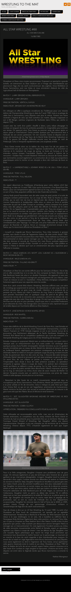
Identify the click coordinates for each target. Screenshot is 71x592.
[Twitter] (65, 4)
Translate (12, 572)
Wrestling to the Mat (20, 4)
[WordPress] (69, 4)
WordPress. (46, 580)
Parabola (38, 580)
